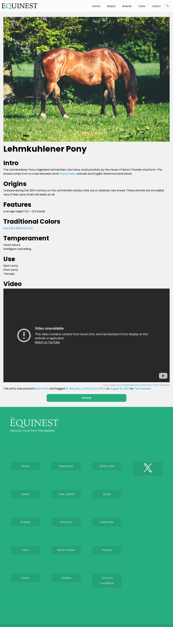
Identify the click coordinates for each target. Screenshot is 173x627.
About (107, 494)
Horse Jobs (107, 466)
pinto (21, 228)
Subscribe (107, 522)
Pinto (102, 389)
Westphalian (67, 174)
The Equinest (142, 389)
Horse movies (66, 550)
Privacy (107, 550)
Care (142, 6)
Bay (78, 389)
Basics (111, 6)
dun (13, 228)
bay (5, 228)
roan (30, 228)
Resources (66, 466)
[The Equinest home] (34, 427)
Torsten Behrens (130, 385)
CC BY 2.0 (156, 385)
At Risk (70, 389)
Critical (86, 389)
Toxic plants (66, 494)
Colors (156, 6)
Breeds (127, 6)
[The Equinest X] (148, 469)
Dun (94, 389)
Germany (42, 389)
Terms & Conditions (107, 580)
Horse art (66, 522)
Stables (66, 578)
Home (96, 6)
